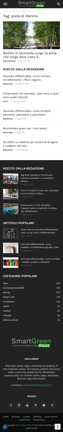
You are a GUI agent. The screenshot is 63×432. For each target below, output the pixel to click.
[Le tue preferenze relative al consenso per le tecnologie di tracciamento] (58, 427)
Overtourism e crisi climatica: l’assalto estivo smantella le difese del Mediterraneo (39, 208)
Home (5, 11)
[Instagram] (19, 405)
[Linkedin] (27, 405)
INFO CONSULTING (23, 425)
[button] (5, 4)
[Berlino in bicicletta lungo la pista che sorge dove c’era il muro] (31, 35)
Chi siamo (16, 416)
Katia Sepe (8, 132)
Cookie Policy (24, 420)
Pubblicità (37, 416)
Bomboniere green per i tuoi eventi (25, 128)
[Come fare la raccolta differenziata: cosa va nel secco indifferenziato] (10, 233)
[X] (52, 405)
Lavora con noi (50, 416)
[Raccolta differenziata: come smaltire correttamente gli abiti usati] (10, 248)
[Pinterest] (36, 405)
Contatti (26, 416)
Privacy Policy (39, 420)
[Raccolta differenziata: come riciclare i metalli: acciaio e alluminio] (10, 262)
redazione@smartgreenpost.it (37, 385)
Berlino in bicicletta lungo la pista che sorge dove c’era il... (30, 55)
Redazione (8, 84)
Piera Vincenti (9, 61)
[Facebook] (11, 405)
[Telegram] (44, 405)
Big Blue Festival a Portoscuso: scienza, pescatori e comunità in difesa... (37, 178)
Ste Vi (5, 101)
